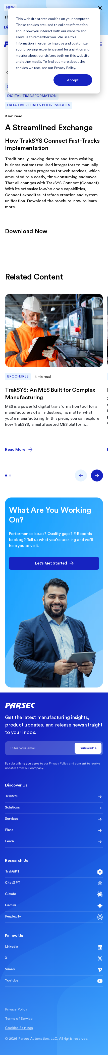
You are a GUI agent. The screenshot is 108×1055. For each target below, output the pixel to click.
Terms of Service (19, 1018)
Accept (73, 80)
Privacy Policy (64, 68)
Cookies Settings (19, 1028)
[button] (81, 476)
